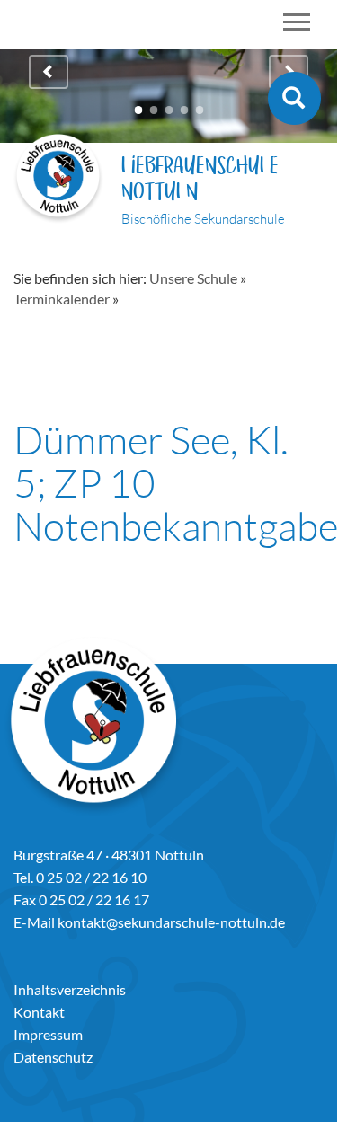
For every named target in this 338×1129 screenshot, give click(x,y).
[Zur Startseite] (58, 181)
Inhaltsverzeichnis (69, 989)
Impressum (48, 1034)
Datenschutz (53, 1056)
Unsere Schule (193, 278)
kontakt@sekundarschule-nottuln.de (171, 922)
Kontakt (39, 1011)
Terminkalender (61, 298)
